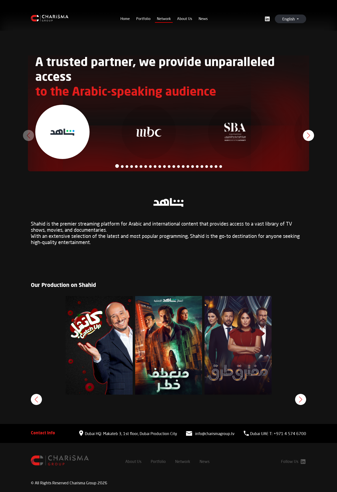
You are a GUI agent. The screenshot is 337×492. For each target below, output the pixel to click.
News (203, 18)
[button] (117, 166)
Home (125, 18)
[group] (99, 345)
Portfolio (143, 18)
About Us (184, 18)
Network (164, 18)
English (289, 19)
